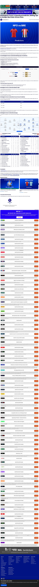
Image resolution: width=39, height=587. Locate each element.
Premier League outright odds (7, 174)
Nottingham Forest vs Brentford (5, 48)
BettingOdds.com (4, 170)
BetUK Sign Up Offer (10, 571)
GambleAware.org (4, 489)
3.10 (26, 76)
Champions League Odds (11, 560)
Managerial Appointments (26, 561)
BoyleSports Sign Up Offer (11, 573)
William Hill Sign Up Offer (11, 570)
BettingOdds (5, 19)
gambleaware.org (32, 469)
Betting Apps (2, 569)
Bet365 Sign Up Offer (10, 569)
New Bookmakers (3, 572)
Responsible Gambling (3, 563)
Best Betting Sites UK (3, 568)
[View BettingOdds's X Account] (7, 19)
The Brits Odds (32, 562)
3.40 (26, 74)
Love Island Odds (33, 559)
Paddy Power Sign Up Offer (11, 568)
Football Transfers (10, 564)
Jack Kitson (2, 191)
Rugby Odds (17, 562)
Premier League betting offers (14, 175)
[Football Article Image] (9, 184)
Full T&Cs (33, 326)
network (28, 535)
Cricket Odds (17, 559)
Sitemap (2, 566)
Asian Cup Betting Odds (11, 561)
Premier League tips (16, 174)
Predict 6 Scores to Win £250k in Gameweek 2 (8, 189)
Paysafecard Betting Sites (3, 573)
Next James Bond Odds (33, 563)
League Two (9, 563)
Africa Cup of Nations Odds (11, 559)
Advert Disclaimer (37, 209)
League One (9, 562)
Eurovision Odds (32, 560)
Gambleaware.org (21, 250)
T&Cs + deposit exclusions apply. (10, 507)
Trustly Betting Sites (3, 570)
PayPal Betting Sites (3, 571)
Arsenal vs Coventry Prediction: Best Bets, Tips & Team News (29, 190)
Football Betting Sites (3, 575)
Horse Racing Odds (18, 560)
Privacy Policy (2, 560)
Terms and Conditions (3, 564)
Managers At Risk (25, 559)
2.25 (26, 72)
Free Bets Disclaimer (3, 565)
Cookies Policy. (4, 583)
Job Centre (24, 562)
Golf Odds (17, 561)
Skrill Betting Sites (3, 574)
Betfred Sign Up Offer (10, 572)
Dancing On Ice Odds (33, 561)
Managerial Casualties (25, 560)
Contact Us (2, 559)
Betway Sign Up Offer (10, 574)
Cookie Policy (2, 561)
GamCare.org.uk (19, 507)
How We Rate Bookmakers (4, 562)
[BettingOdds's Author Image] (9, 200)
